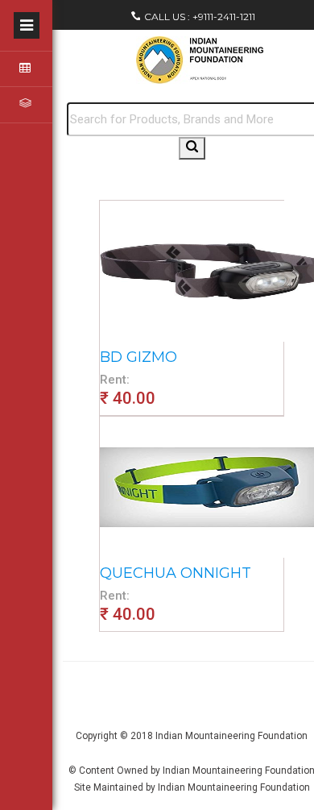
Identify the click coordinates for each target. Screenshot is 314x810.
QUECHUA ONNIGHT (175, 573)
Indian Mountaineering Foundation (231, 735)
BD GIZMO (138, 357)
